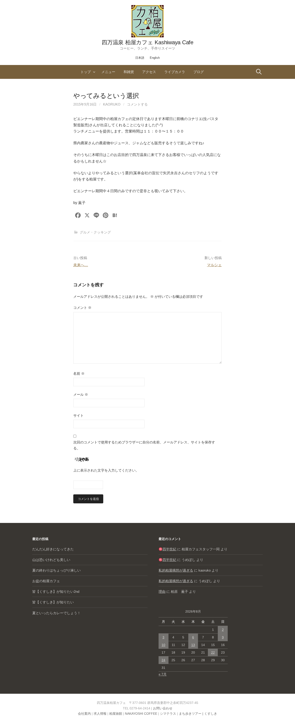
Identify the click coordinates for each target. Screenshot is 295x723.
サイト (78, 415)
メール (80, 394)
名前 (79, 373)
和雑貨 (129, 72)
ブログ (198, 72)
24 (163, 660)
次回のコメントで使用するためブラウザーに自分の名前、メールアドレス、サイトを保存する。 (144, 445)
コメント (82, 308)
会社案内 (84, 713)
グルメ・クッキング (95, 232)
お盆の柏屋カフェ (46, 581)
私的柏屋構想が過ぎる (176, 570)
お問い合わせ (162, 708)
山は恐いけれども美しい (51, 560)
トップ (85, 72)
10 (163, 645)
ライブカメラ (174, 72)
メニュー (108, 72)
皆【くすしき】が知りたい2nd (55, 591)
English (155, 57)
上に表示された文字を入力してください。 (106, 470)
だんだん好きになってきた (53, 549)
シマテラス (168, 713)
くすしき (210, 713)
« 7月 (163, 674)
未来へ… (80, 265)
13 (193, 645)
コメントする (137, 104)
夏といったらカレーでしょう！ (56, 613)
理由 (162, 591)
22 (213, 652)
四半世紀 (169, 549)
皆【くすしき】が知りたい (53, 602)
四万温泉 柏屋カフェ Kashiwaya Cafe (147, 42)
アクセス (149, 72)
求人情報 (100, 713)
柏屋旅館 (115, 713)
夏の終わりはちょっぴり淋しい (56, 570)
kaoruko (112, 104)
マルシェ (214, 265)
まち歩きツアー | (191, 713)
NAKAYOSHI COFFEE (141, 713)
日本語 (139, 57)
